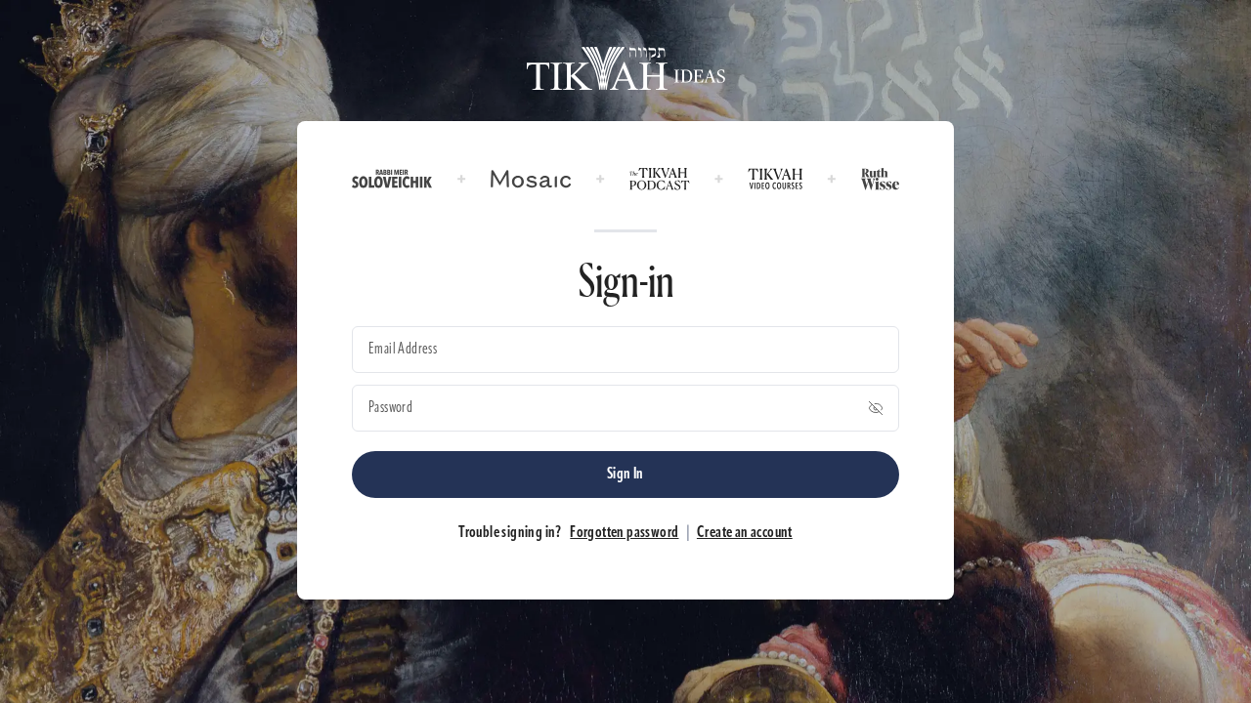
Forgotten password (624, 533)
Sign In (625, 474)
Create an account (745, 533)
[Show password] (875, 408)
